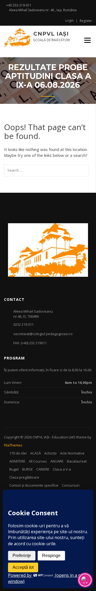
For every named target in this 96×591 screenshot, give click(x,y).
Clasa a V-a (62, 469)
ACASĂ (35, 453)
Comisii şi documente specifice (33, 485)
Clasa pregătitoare (24, 477)
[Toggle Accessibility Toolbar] (85, 580)
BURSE (27, 469)
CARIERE (42, 469)
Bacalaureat (77, 461)
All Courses (38, 461)
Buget (14, 469)
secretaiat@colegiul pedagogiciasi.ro (43, 333)
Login (69, 20)
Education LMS (63, 437)
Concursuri (70, 485)
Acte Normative (72, 453)
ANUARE (56, 461)
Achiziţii (50, 453)
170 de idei (18, 453)
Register (86, 20)
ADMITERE (17, 461)
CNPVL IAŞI (51, 34)
